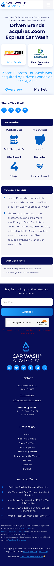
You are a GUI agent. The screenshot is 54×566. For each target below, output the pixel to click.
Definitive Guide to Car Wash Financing (28, 487)
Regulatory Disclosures (17, 540)
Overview (13, 89)
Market (40, 89)
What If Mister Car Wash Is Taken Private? (28, 516)
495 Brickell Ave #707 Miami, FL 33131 (27, 387)
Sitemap (43, 551)
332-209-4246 (27, 395)
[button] (48, 4)
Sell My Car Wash (27, 438)
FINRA (23, 528)
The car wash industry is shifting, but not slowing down (28, 509)
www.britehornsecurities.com (13, 531)
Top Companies (27, 447)
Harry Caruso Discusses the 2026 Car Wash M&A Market (28, 501)
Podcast (27, 460)
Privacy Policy (30, 551)
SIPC (30, 528)
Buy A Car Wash (27, 443)
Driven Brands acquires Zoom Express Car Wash (27, 20)
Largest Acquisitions (27, 451)
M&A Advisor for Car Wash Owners (18, 17)
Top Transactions (40, 17)
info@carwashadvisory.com (27, 400)
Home (27, 434)
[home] (13, 4)
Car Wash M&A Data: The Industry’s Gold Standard (28, 493)
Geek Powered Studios (31, 556)
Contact (27, 469)
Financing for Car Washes (27, 456)
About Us (27, 464)
